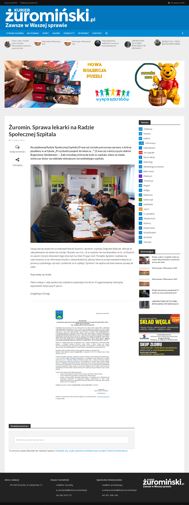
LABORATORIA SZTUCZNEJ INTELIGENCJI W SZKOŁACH (139, 44)
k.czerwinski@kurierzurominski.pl (71, 490)
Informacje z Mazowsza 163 (51, 42)
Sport (45, 33)
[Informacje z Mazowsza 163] (37, 42)
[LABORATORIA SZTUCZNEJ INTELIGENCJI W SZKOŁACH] (127, 44)
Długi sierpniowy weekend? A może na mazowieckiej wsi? (110, 43)
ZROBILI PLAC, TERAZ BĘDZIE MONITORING (171, 42)
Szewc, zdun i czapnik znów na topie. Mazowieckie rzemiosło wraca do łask (21, 44)
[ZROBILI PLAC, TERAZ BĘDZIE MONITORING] (157, 42)
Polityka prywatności (28, 3)
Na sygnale (33, 33)
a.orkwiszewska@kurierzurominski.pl (119, 490)
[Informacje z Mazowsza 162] (67, 42)
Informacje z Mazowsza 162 (81, 42)
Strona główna (15, 33)
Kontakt (97, 33)
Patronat (83, 33)
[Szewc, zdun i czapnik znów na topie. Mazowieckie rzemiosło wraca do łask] (7, 44)
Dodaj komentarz (17, 151)
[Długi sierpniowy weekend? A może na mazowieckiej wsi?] (97, 43)
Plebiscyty (69, 33)
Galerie (56, 33)
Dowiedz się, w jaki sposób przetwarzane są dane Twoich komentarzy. (91, 450)
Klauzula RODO (11, 3)
